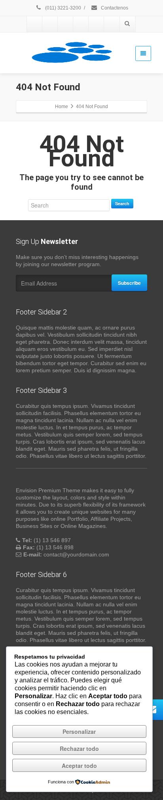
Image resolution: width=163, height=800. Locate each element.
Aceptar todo (79, 766)
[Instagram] (50, 24)
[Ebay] (81, 24)
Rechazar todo (79, 748)
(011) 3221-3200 (62, 8)
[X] (112, 24)
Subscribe (129, 282)
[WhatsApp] (35, 24)
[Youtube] (66, 24)
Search (122, 203)
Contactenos (114, 8)
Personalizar (79, 731)
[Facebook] (96, 24)
